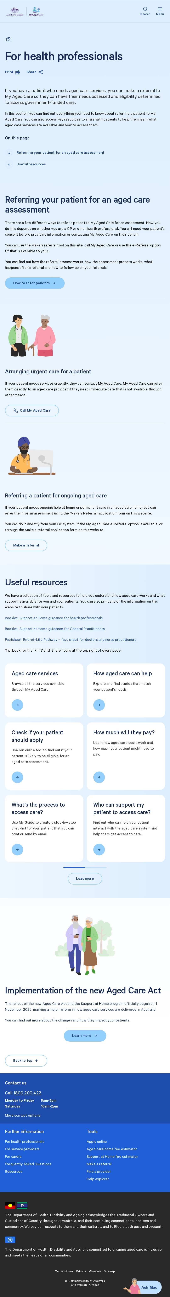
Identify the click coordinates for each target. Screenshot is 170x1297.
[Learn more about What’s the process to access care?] (17, 849)
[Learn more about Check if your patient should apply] (17, 777)
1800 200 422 (27, 1093)
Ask (144, 1287)
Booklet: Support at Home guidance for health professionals (54, 618)
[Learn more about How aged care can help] (99, 705)
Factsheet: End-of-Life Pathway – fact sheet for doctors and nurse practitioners (70, 640)
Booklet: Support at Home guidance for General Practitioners (55, 629)
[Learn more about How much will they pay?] (99, 777)
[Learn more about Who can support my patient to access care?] (99, 849)
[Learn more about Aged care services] (17, 705)
